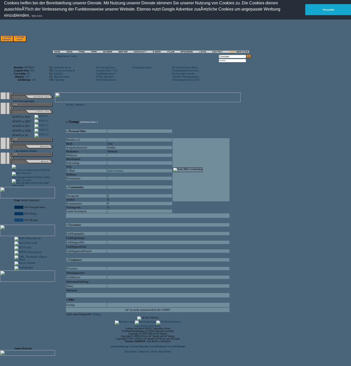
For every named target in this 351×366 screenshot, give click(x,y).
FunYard (58, 73)
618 (27, 77)
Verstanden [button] (328, 9)
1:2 (47, 125)
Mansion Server (61, 77)
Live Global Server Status (148, 326)
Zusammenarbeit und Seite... (186, 70)
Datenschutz (131, 351)
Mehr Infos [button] (37, 16)
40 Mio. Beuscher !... (106, 77)
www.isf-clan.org (119, 346)
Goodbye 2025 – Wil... (107, 70)
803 (32, 70)
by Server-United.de (65, 70)
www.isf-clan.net (176, 346)
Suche (74, 56)
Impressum (144, 351)
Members (80, 105)
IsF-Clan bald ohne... (106, 67)
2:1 (46, 116)
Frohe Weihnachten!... (106, 80)
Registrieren (165, 351)
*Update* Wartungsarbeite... (186, 77)
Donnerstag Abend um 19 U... (186, 80)
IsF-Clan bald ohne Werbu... (185, 67)
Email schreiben (115, 171)
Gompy (96, 314)
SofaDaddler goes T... (106, 73)
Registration (63, 56)
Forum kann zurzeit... (142, 67)
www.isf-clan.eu (158, 346)
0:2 (47, 130)
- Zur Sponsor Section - (26, 151)
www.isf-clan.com (139, 346)
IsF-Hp (69, 105)
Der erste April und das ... (184, 73)
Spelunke (59, 80)
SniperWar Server (62, 67)
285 (34, 80)
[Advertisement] (29, 313)
